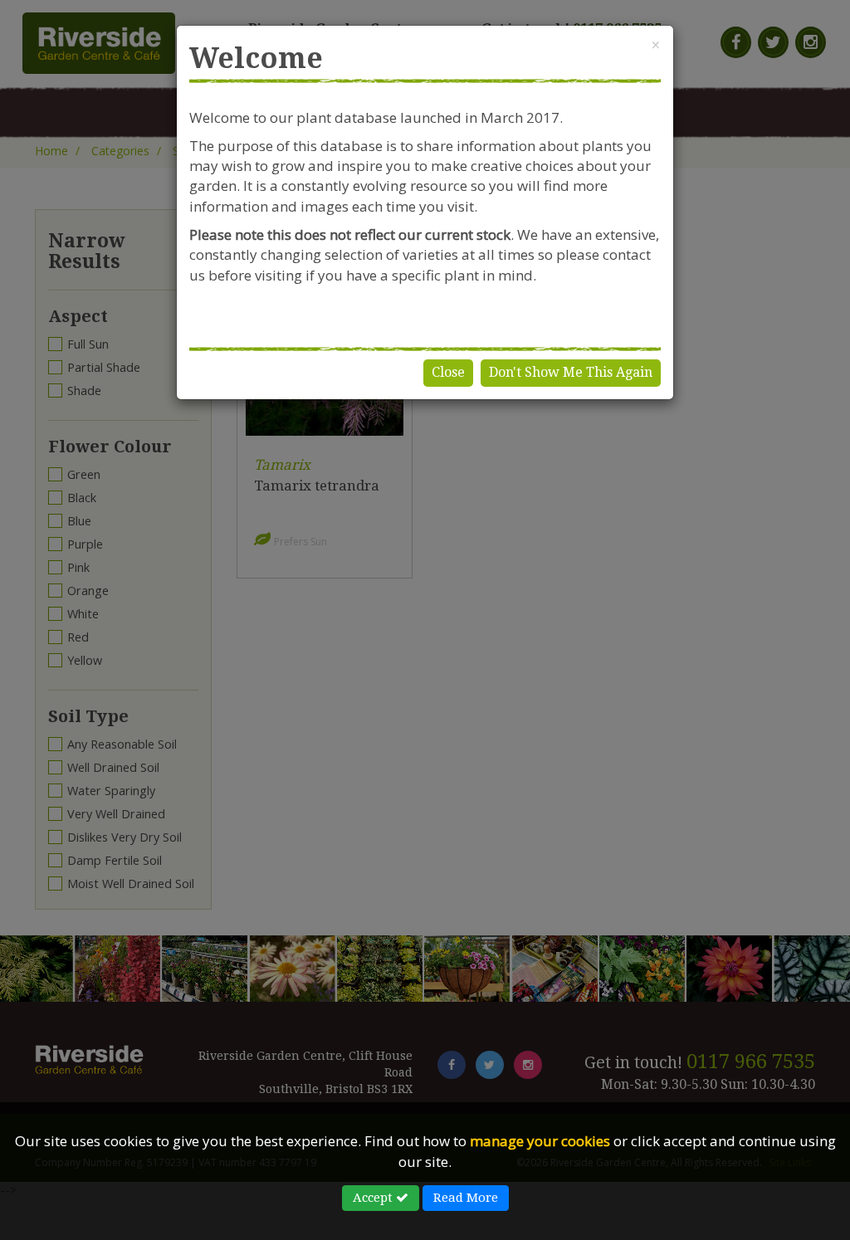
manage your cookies (540, 1140)
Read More (465, 1197)
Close (448, 372)
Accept (374, 1197)
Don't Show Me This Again (570, 372)
